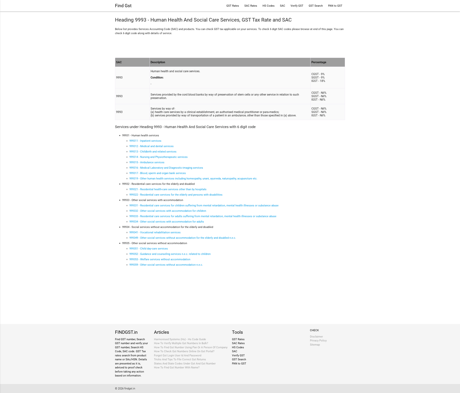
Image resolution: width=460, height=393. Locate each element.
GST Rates (232, 5)
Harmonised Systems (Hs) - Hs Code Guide (180, 339)
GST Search (316, 5)
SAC (282, 5)
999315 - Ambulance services (146, 162)
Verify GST (297, 5)
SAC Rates (250, 5)
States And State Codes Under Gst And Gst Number (185, 363)
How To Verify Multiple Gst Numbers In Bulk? (181, 343)
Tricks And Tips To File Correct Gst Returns (180, 359)
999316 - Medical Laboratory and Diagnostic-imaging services (166, 167)
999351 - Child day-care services (148, 248)
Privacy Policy (318, 340)
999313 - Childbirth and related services (152, 151)
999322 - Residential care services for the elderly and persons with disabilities (175, 194)
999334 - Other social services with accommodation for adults (166, 221)
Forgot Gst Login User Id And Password (177, 355)
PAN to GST (335, 5)
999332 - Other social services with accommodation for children (167, 210)
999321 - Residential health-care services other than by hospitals (167, 189)
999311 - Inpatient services (145, 140)
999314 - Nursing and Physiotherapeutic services (158, 157)
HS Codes (269, 5)
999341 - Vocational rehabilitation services (155, 232)
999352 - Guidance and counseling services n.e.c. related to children (170, 254)
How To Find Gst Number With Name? (176, 367)
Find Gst (123, 5)
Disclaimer (316, 336)
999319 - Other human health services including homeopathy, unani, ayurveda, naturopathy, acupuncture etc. (193, 178)
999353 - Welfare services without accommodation (159, 259)
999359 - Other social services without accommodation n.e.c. (166, 264)
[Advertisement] (180, 46)
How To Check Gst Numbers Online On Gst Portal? (184, 351)
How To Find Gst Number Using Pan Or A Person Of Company (190, 347)
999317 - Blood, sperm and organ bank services (157, 173)
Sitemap (315, 344)
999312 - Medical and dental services (151, 146)
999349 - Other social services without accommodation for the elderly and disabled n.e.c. (182, 237)
